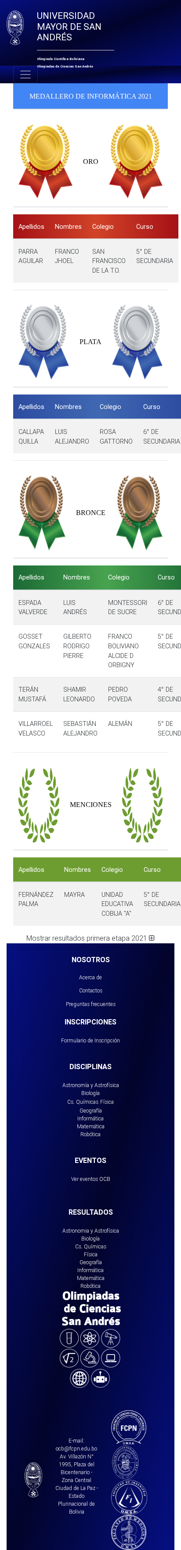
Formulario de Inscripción (90, 1040)
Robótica (90, 1134)
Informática (90, 1118)
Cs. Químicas (82, 1102)
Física (107, 1102)
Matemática (91, 1126)
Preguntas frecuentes (91, 1004)
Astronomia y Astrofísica (90, 1230)
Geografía (91, 1110)
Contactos (90, 990)
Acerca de (90, 977)
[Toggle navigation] (25, 74)
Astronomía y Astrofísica (90, 1085)
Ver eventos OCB (90, 1179)
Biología (90, 1093)
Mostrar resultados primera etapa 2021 (87, 938)
